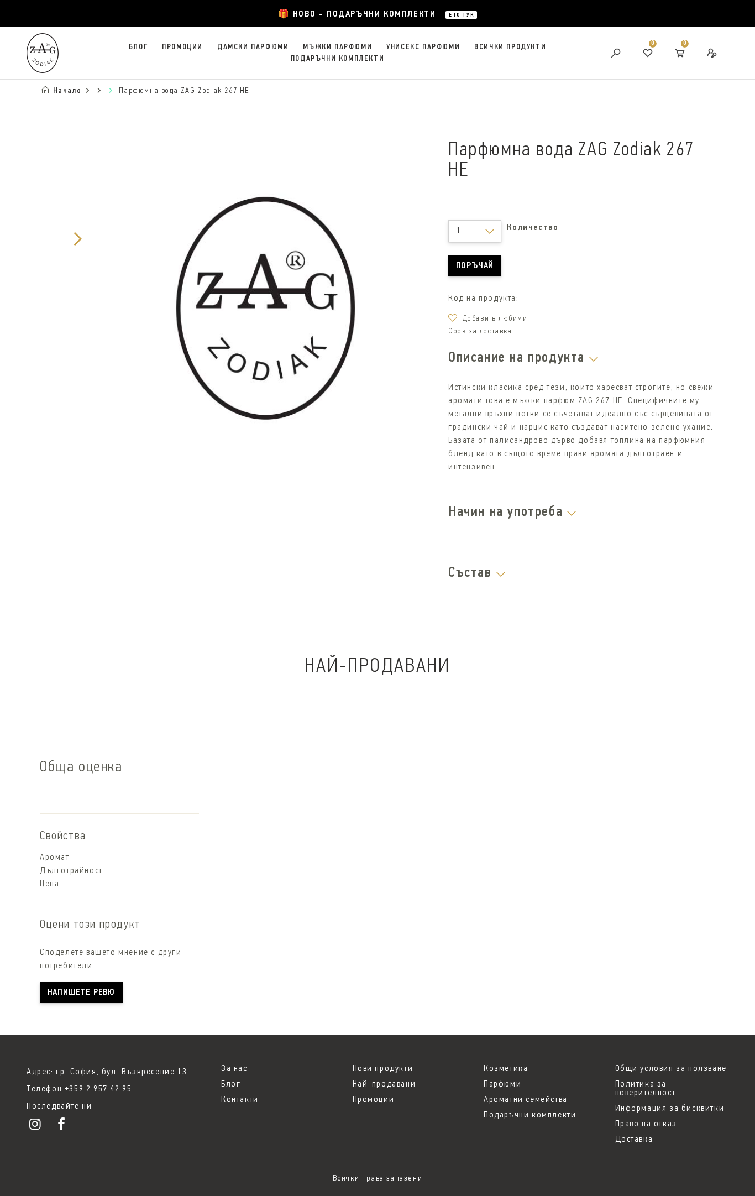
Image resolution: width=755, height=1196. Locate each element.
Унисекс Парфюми (423, 47)
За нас (234, 1068)
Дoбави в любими (495, 319)
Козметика (506, 1068)
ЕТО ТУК (461, 15)
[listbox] (474, 231)
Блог (138, 47)
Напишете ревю (81, 992)
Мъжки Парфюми (337, 47)
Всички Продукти (510, 47)
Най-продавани (384, 1084)
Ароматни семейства (526, 1099)
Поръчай (475, 266)
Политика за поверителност (645, 1089)
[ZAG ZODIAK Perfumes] (38, 1126)
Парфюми (502, 1084)
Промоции (182, 47)
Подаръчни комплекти (337, 58)
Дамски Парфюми (253, 47)
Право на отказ (646, 1124)
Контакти (240, 1099)
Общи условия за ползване (671, 1068)
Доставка (634, 1139)
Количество (532, 227)
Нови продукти (383, 1068)
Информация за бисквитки (670, 1108)
